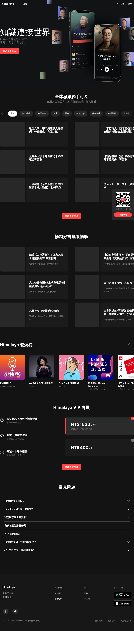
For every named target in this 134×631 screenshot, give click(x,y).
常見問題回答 (125, 621)
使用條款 (111, 621)
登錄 (130, 3)
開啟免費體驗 (9, 51)
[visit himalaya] (8, 4)
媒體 (86, 593)
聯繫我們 (58, 599)
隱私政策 (99, 621)
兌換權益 (87, 599)
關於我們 (58, 593)
